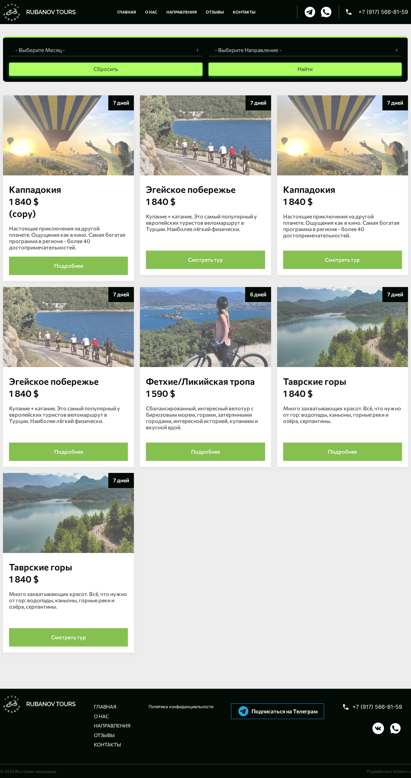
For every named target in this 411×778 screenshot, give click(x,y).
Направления (112, 725)
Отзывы (104, 735)
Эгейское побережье (191, 195)
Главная (105, 706)
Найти (305, 69)
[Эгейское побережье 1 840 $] (205, 173)
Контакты (107, 744)
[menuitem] (127, 12)
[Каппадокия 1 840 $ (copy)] (68, 173)
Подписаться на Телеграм (285, 711)
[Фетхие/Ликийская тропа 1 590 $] (205, 365)
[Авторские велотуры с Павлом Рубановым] (39, 12)
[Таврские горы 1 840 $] (342, 365)
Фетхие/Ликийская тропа (200, 387)
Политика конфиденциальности (181, 706)
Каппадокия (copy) (35, 201)
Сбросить (106, 69)
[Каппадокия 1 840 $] (342, 173)
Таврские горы (314, 387)
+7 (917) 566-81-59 (377, 707)
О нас (101, 716)
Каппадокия (309, 195)
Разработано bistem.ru (389, 771)
